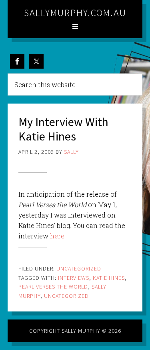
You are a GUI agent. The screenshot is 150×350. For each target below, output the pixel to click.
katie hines (109, 277)
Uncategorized (78, 268)
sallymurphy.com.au (75, 12)
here (57, 236)
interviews (73, 277)
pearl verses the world (53, 286)
